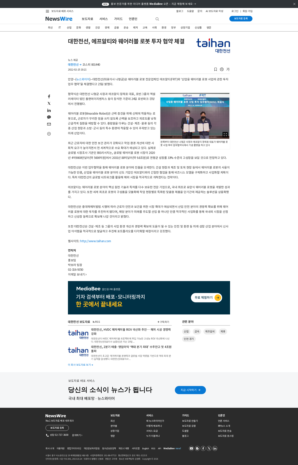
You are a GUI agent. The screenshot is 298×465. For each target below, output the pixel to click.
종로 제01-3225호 (139, 455)
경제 (107, 27)
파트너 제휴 (124, 448)
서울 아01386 (65, 459)
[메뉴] (48, 11)
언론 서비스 (223, 420)
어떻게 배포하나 (154, 425)
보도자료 (87, 19)
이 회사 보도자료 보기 (80, 364)
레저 (135, 27)
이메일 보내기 (77, 274)
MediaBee (169, 448)
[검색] (157, 19)
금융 (116, 27)
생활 (88, 27)
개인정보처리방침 (92, 448)
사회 (154, 27)
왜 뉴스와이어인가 (155, 420)
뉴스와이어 (83, 79)
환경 (164, 27)
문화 (78, 27)
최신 (50, 27)
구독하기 (164, 322)
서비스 (103, 19)
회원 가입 (248, 11)
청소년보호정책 (109, 448)
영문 (209, 27)
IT (60, 27)
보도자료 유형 (189, 425)
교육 (145, 27)
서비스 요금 (152, 431)
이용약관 (61, 448)
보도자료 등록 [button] (57, 427)
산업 (69, 27)
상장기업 (185, 27)
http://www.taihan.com (95, 241)
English (145, 448)
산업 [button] (186, 331)
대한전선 (74, 65)
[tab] (127, 415)
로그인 (235, 11)
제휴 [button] (223, 331)
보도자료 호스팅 (226, 436)
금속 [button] (197, 331)
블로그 (179, 11)
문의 (199, 11)
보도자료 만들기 (190, 420)
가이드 (118, 19)
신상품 (198, 27)
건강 (97, 27)
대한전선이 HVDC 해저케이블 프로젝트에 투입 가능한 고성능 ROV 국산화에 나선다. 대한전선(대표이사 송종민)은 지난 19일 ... (130, 340)
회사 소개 (50, 448)
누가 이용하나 (153, 436)
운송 (126, 27)
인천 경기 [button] (189, 339)
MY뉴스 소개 (224, 425)
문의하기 (77, 435)
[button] (215, 69)
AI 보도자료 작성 (214, 11)
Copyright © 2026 (150, 459)
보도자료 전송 (225, 431)
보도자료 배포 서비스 (62, 11)
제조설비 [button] (210, 331)
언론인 (133, 19)
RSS (97, 321)
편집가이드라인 (74, 448)
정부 (173, 27)
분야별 (114, 425)
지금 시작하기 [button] (189, 390)
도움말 (190, 11)
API (159, 448)
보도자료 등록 (241, 18)
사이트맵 (136, 448)
